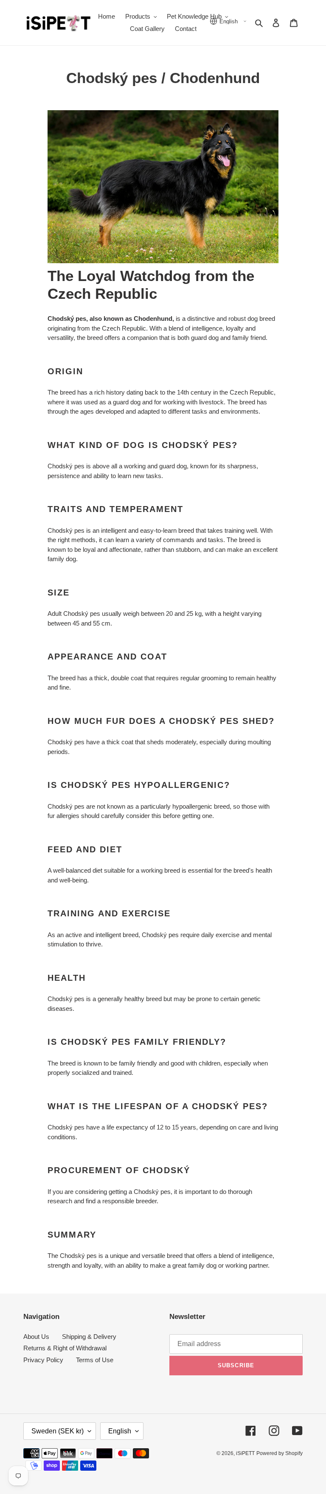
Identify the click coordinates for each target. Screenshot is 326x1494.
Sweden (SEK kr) (57, 1431)
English (119, 1431)
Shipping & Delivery (89, 1336)
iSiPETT (245, 1453)
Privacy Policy (43, 1359)
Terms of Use (94, 1359)
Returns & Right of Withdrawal (65, 1348)
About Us (36, 1336)
